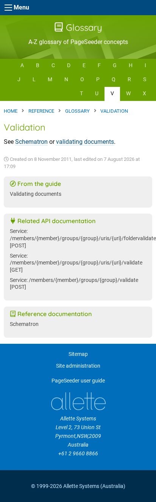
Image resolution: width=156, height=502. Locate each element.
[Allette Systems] (78, 401)
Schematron (31, 141)
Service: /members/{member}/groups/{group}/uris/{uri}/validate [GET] (76, 263)
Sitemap (78, 354)
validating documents (85, 141)
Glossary (82, 27)
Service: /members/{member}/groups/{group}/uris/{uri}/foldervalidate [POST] (83, 238)
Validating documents (35, 194)
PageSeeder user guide (78, 381)
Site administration (78, 366)
